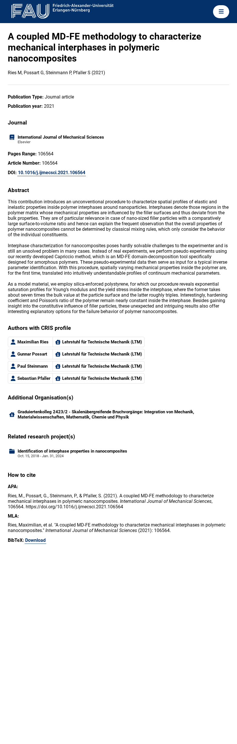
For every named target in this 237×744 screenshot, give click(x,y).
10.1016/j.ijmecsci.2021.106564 (51, 172)
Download (35, 540)
